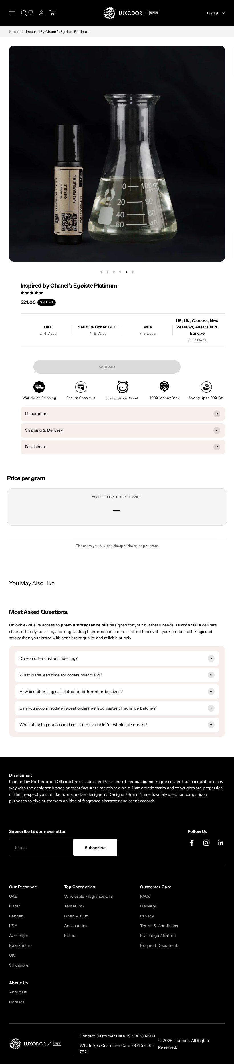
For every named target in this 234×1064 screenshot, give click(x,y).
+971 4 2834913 (140, 1036)
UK (12, 955)
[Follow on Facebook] (192, 843)
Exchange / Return (158, 935)
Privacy (147, 916)
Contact (16, 1002)
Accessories (76, 925)
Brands (71, 935)
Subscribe (95, 847)
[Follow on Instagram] (206, 843)
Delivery (148, 906)
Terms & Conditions (159, 925)
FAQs (145, 896)
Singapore (19, 965)
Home (14, 31)
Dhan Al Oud (76, 916)
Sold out (106, 367)
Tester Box (74, 906)
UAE (13, 896)
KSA (13, 925)
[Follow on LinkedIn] (221, 843)
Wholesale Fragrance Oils (88, 896)
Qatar (14, 906)
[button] (32, 292)
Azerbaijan (19, 935)
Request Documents (159, 945)
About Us (18, 992)
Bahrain (16, 916)
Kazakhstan (20, 945)
